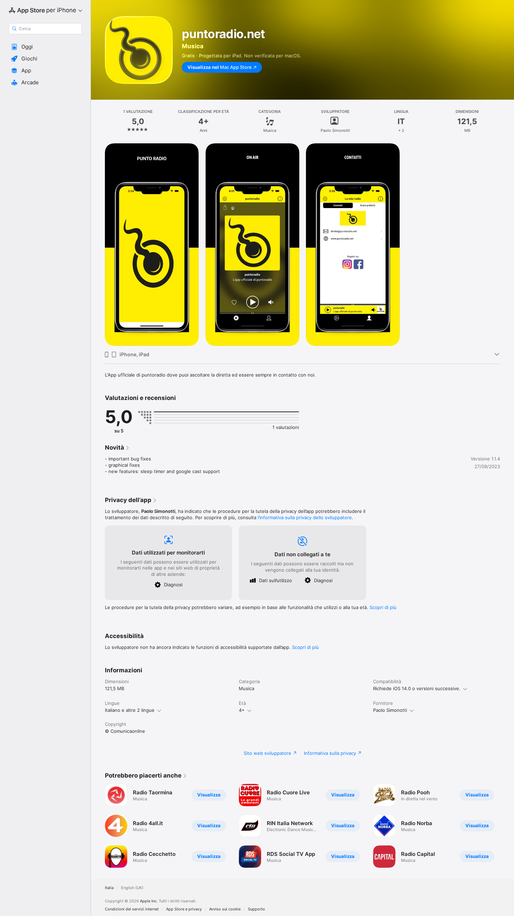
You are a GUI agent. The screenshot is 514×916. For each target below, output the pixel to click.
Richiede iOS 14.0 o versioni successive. (417, 688)
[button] (45, 47)
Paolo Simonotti (390, 710)
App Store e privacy (184, 909)
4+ (242, 710)
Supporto (256, 909)
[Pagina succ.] (507, 826)
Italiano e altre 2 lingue (130, 710)
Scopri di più (383, 607)
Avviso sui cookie (225, 909)
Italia (109, 888)
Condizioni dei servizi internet (132, 909)
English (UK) (132, 888)
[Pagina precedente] (98, 826)
